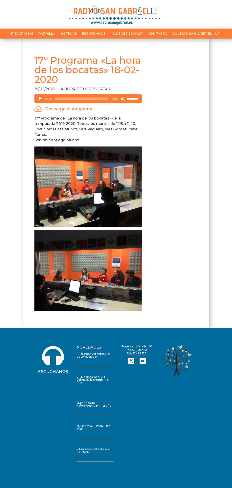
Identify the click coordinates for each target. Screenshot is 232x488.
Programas (22, 34)
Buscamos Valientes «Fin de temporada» (94, 355)
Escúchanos (94, 34)
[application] (87, 98)
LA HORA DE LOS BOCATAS (84, 89)
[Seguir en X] (131, 361)
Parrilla (46, 34)
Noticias (68, 34)
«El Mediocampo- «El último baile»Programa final (92, 379)
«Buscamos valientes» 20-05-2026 (95, 450)
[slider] (133, 98)
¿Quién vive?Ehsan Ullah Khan (93, 427)
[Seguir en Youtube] (143, 361)
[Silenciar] (123, 98)
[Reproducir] (40, 98)
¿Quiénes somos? (127, 34)
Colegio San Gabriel (192, 34)
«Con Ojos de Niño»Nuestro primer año (94, 404)
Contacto (157, 34)
